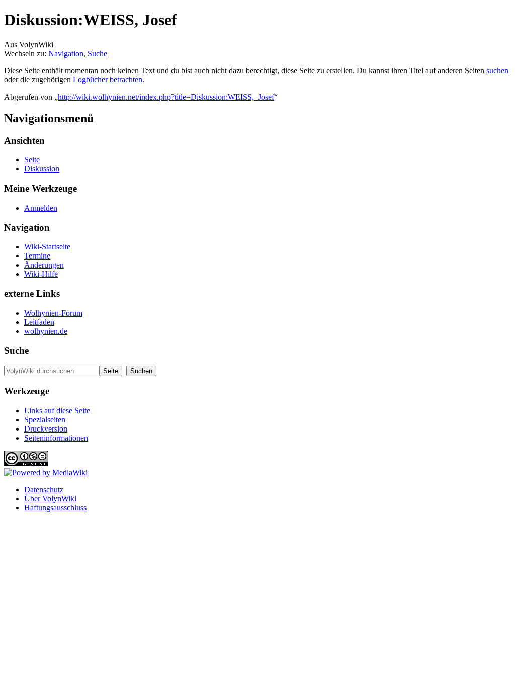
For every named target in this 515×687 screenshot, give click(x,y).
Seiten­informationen (56, 438)
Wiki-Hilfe (41, 274)
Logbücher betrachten (107, 79)
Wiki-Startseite (47, 246)
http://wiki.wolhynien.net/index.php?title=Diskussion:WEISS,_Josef (166, 97)
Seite (32, 159)
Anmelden (40, 208)
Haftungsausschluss (55, 507)
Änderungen (44, 265)
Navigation (65, 53)
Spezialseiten (44, 419)
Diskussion (41, 168)
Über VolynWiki (50, 498)
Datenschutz (43, 489)
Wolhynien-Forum (53, 313)
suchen (497, 70)
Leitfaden (39, 322)
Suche (97, 53)
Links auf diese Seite (57, 410)
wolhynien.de (45, 331)
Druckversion (45, 428)
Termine (37, 255)
